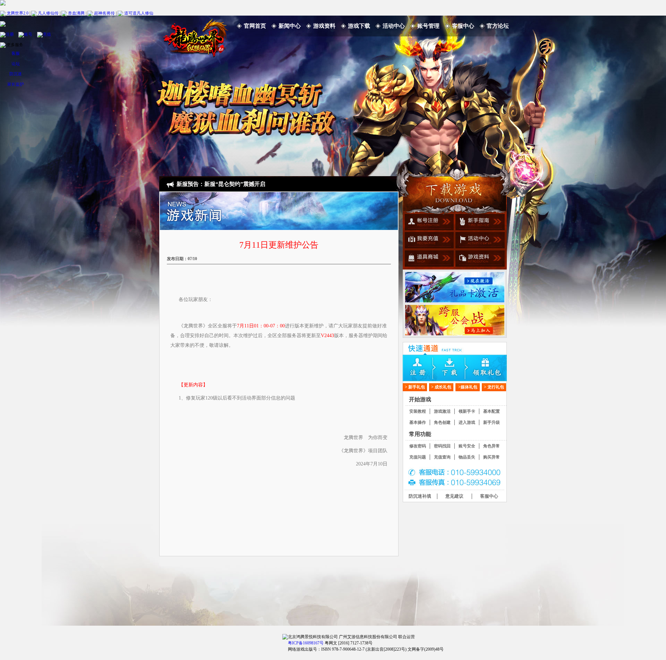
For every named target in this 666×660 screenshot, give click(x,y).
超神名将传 (104, 12)
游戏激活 (442, 411)
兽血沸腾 (76, 12)
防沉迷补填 (420, 496)
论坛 (15, 63)
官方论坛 (498, 26)
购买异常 (491, 457)
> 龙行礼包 (494, 387)
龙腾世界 (196, 36)
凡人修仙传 (48, 12)
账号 (28, 34)
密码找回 (442, 446)
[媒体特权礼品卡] (455, 287)
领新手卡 (467, 411)
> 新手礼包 (415, 387)
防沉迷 (15, 73)
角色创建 (442, 422)
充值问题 (417, 457)
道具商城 (428, 259)
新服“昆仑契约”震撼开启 (234, 184)
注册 (10, 34)
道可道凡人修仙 (138, 12)
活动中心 (394, 26)
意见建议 (454, 496)
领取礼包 (489, 368)
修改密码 (417, 446)
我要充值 (428, 241)
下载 (454, 368)
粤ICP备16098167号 (306, 643)
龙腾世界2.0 (17, 12)
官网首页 (255, 26)
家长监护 (15, 84)
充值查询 (442, 457)
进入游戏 (467, 422)
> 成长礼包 (441, 387)
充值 (47, 34)
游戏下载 (359, 26)
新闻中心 (290, 26)
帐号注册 (428, 223)
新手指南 (479, 223)
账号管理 (428, 26)
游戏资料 (324, 26)
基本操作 (417, 422)
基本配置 (491, 411)
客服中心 (463, 26)
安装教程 (417, 411)
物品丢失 (467, 457)
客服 (15, 53)
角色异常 (491, 446)
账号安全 (467, 446)
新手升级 (491, 422)
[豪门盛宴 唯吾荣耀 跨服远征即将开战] (455, 320)
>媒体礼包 (467, 387)
